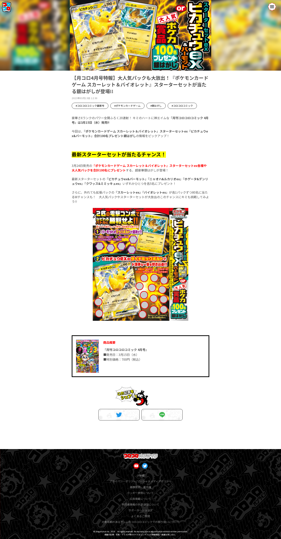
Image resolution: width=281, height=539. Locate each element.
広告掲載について (140, 499)
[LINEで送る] (162, 414)
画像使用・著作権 (140, 487)
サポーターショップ (140, 510)
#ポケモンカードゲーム (127, 105)
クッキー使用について (140, 493)
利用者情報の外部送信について (140, 504)
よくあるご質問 (140, 516)
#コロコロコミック (182, 105)
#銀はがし (156, 105)
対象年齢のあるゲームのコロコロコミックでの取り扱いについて (140, 522)
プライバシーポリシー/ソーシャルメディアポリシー (140, 481)
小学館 (140, 475)
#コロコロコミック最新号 (90, 105)
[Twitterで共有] (119, 414)
